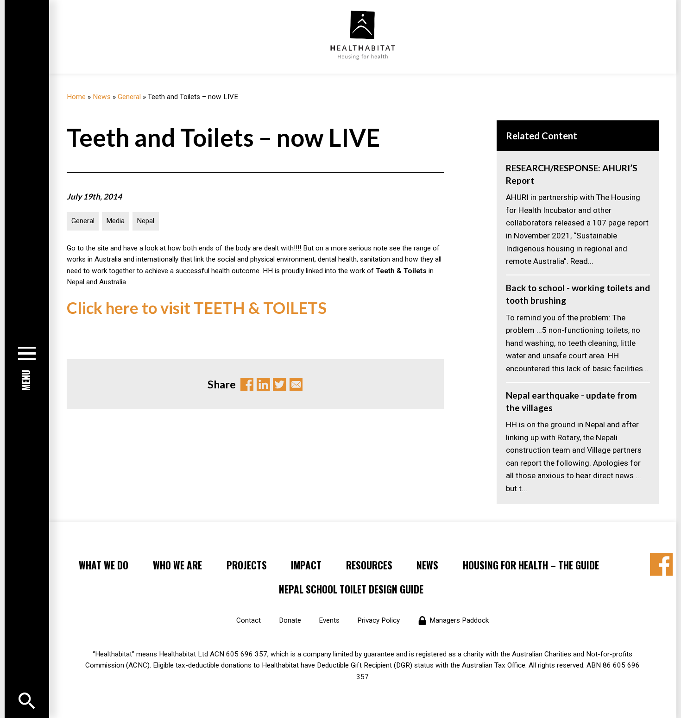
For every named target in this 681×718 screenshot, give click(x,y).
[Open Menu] (27, 701)
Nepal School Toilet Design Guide (351, 589)
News (102, 97)
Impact (306, 565)
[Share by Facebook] (661, 564)
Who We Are (177, 565)
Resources (369, 565)
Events (329, 620)
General (129, 97)
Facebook (247, 384)
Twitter (279, 384)
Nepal (145, 221)
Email (296, 384)
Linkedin (263, 384)
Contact (248, 620)
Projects (247, 565)
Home (76, 97)
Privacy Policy (378, 620)
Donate (290, 620)
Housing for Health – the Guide (531, 565)
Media (115, 221)
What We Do (103, 565)
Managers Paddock (459, 620)
